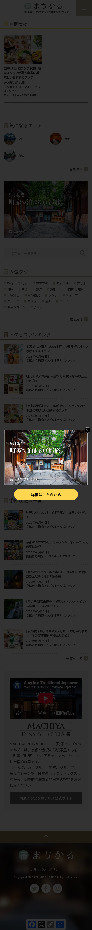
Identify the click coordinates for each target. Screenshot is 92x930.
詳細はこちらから (46, 494)
